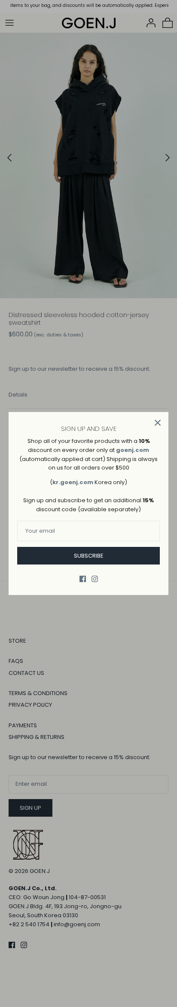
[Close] (157, 422)
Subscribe (89, 556)
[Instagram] (95, 579)
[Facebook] (82, 579)
